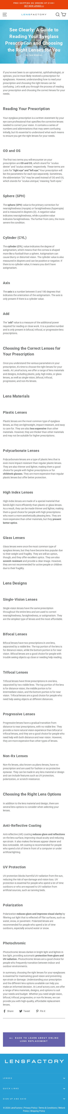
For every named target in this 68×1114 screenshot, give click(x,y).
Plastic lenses (10, 421)
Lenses (7, 1078)
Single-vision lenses (13, 608)
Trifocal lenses (10, 681)
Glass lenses (9, 546)
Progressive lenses (13, 722)
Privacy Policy (30, 1108)
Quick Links (11, 1088)
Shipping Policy (37, 1111)
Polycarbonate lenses (14, 459)
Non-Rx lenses (10, 764)
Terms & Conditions (48, 1108)
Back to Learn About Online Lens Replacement (36, 1039)
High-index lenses (12, 501)
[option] (34, 5)
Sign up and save (15, 1099)
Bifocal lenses (10, 642)
